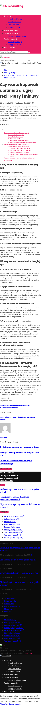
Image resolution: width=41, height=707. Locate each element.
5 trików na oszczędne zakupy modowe (19, 447)
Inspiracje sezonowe (11, 30)
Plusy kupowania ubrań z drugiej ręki (16, 133)
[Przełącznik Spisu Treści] (1, 129)
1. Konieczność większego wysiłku (18, 146)
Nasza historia (10, 601)
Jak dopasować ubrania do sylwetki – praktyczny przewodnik (15, 498)
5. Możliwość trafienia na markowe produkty (22, 142)
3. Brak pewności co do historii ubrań (19, 150)
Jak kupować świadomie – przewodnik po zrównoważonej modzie (16, 406)
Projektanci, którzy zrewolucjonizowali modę (19, 559)
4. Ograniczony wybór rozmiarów (18, 152)
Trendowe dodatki (14, 24)
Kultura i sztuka (9, 47)
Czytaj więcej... (14, 704)
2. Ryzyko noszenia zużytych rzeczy (19, 148)
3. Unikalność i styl (14, 139)
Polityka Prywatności (12, 606)
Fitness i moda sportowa (17, 36)
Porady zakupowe (14, 21)
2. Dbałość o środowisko (15, 137)
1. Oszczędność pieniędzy (16, 135)
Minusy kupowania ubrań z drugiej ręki (17, 144)
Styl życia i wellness (11, 33)
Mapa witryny (9, 609)
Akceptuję (4, 704)
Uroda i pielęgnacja (11, 39)
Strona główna (10, 598)
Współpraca (9, 603)
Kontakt (7, 611)
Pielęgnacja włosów (15, 44)
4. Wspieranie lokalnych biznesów (18, 140)
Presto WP (28, 653)
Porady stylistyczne (15, 19)
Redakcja (3, 437)
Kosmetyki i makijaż (15, 41)
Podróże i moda (14, 27)
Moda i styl (8, 16)
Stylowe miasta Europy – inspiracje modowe (19, 573)
